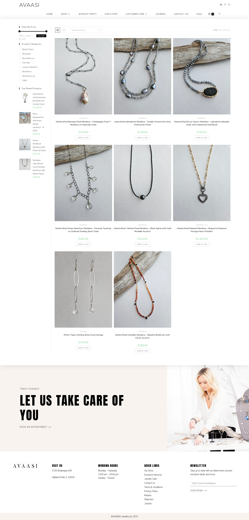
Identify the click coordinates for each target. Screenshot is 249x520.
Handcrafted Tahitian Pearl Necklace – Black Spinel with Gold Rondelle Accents (142, 230)
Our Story (148, 470)
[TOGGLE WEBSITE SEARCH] (219, 14)
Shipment (148, 499)
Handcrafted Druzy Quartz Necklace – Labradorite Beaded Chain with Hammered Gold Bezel (201, 123)
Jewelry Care (150, 478)
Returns (147, 495)
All (228, 30)
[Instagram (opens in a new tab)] (229, 5)
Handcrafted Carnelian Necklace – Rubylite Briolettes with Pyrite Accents (142, 336)
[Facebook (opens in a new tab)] (221, 5)
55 (220, 30)
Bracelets (26, 54)
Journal (147, 503)
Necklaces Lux (201, 225)
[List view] (64, 30)
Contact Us (149, 483)
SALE (24, 80)
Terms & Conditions (153, 487)
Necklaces (83, 118)
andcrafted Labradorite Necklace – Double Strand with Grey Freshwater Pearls (142, 123)
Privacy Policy (151, 491)
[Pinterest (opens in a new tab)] (225, 5)
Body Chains (28, 49)
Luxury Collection (29, 67)
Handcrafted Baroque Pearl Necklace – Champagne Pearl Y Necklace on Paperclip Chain (83, 123)
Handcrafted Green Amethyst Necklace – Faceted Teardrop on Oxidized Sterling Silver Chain (83, 230)
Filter (41, 36)
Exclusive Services (153, 474)
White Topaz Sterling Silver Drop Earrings (83, 335)
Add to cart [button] (83, 137)
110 (224, 30)
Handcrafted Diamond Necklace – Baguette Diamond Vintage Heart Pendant (201, 230)
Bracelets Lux (28, 58)
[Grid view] (57, 30)
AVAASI (29, 4)
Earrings (83, 331)
